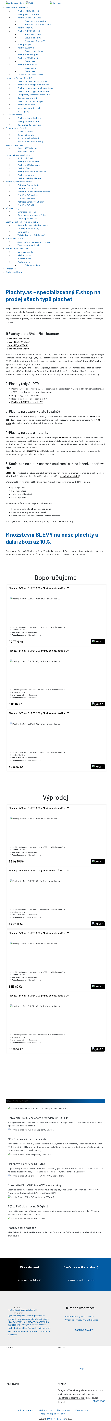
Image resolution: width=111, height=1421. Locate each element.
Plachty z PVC (23, 168)
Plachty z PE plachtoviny (28, 161)
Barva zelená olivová (34, 51)
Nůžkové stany (13, 208)
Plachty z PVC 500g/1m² (28, 54)
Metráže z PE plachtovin (28, 185)
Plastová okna (24, 262)
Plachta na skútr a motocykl (30, 101)
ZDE (81, 1369)
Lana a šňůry (23, 232)
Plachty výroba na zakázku (18, 155)
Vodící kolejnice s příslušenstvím (32, 235)
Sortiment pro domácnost (18, 248)
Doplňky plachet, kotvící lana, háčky (22, 222)
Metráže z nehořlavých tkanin (30, 201)
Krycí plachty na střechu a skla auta (33, 94)
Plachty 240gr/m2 (25, 44)
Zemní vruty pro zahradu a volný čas (33, 242)
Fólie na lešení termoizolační (30, 74)
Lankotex (79, 318)
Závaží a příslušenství (27, 218)
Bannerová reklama (15, 145)
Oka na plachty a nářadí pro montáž (33, 225)
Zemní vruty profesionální (29, 245)
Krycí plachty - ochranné (17, 7)
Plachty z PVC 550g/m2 (28, 58)
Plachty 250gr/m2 (25, 47)
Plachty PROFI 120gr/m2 (28, 14)
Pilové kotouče (24, 258)
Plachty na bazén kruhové (29, 118)
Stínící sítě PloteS (25, 131)
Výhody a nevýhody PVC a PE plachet (81, 1320)
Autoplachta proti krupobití (30, 108)
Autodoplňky (23, 111)
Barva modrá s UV (33, 34)
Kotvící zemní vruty (14, 238)
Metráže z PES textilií (27, 188)
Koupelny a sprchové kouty (53, 1413)
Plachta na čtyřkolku (26, 104)
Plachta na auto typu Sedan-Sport (33, 91)
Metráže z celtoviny (26, 198)
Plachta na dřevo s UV (35, 41)
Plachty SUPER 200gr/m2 (29, 31)
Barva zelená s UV (33, 37)
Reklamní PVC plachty (27, 148)
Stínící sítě (10, 473)
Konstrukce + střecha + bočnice (31, 215)
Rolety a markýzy (33, 265)
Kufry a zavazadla (25, 252)
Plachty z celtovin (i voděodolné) (32, 171)
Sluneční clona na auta (28, 98)
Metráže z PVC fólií (25, 205)
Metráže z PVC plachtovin (29, 195)
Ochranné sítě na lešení (28, 138)
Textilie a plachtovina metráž (19, 181)
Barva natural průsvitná (36, 21)
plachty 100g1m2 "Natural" (18, 342)
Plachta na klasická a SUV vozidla (32, 81)
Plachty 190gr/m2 (25, 27)
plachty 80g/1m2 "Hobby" (18, 338)
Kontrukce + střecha (26, 212)
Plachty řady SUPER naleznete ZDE (27, 402)
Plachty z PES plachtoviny (29, 165)
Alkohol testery (24, 255)
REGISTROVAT (99, 1401)
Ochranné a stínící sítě (16, 128)
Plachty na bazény (14, 114)
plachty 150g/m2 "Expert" (18, 348)
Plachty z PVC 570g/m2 (28, 64)
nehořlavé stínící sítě (69, 476)
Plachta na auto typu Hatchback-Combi (35, 88)
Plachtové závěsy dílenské (29, 178)
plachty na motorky (35, 451)
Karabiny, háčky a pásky (28, 228)
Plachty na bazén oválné (28, 121)
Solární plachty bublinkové (29, 125)
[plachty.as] (55, 3)
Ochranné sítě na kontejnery (30, 141)
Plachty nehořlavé (25, 175)
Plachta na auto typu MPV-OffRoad (33, 84)
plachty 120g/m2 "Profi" (17, 345)
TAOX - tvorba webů (56, 1419)
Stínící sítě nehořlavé (27, 135)
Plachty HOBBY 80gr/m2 (28, 11)
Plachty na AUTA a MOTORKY (19, 78)
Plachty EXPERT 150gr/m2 (29, 17)
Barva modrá (31, 68)
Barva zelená (31, 61)
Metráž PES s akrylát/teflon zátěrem (34, 191)
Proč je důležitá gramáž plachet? (79, 1316)
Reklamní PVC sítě (25, 151)
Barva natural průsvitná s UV (38, 24)
